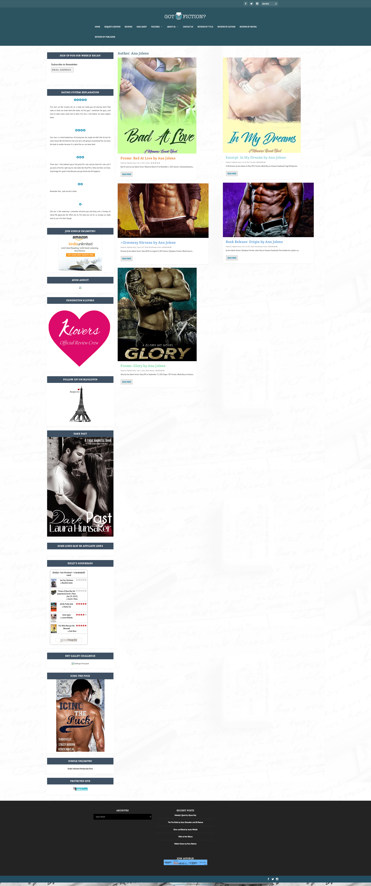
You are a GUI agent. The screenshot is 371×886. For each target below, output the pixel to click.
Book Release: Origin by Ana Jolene (254, 241)
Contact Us (188, 26)
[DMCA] (80, 790)
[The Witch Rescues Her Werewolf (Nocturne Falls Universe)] (54, 632)
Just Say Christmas (66, 580)
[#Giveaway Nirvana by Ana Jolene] (163, 210)
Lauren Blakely (67, 617)
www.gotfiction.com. (179, 884)
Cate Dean (72, 631)
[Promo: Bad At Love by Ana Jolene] (157, 106)
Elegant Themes (107, 879)
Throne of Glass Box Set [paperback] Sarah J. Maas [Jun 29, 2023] (67, 594)
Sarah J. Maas (73, 599)
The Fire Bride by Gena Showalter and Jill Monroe (185, 822)
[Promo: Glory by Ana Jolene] (157, 314)
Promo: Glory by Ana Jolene (143, 365)
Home (97, 26)
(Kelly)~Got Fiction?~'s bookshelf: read (68, 573)
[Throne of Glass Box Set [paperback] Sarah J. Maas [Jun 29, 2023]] (54, 594)
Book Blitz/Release (151, 247)
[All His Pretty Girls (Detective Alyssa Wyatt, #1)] (54, 610)
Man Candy (142, 26)
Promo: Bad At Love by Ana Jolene (148, 158)
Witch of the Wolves (185, 836)
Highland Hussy (131, 163)
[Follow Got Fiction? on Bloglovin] (80, 421)
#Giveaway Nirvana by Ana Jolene (148, 242)
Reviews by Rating (248, 26)
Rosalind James (67, 582)
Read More (126, 174)
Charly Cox (67, 606)
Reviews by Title (205, 26)
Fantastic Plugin (206, 884)
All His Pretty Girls (66, 604)
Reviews (128, 26)
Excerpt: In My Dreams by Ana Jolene (256, 157)
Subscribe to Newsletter (64, 64)
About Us (171, 26)
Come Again (66, 615)
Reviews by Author (226, 26)
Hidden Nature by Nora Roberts (185, 843)
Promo (148, 163)
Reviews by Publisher (105, 37)
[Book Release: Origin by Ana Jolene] (268, 210)
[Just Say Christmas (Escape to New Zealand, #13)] (54, 586)
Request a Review (112, 26)
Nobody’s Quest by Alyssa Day (185, 815)
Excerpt (253, 162)
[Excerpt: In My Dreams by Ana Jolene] (262, 105)
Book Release (150, 370)
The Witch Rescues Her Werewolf (66, 627)
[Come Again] (54, 622)
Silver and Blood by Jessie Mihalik (185, 829)
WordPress (126, 879)
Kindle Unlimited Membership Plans (80, 768)
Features (155, 26)
